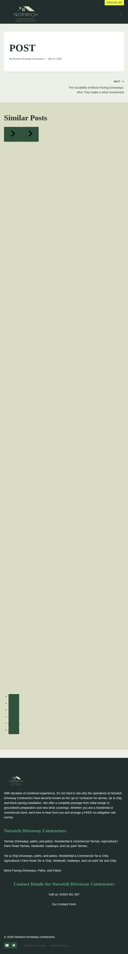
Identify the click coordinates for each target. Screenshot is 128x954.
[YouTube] (7, 945)
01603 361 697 (114, 2)
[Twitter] (14, 945)
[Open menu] (121, 14)
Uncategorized (19, 39)
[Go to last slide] (12, 134)
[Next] (30, 134)
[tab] (13, 697)
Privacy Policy (59, 945)
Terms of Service (35, 945)
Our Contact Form (64, 904)
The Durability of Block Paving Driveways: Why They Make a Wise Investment (96, 87)
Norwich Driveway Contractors (28, 58)
